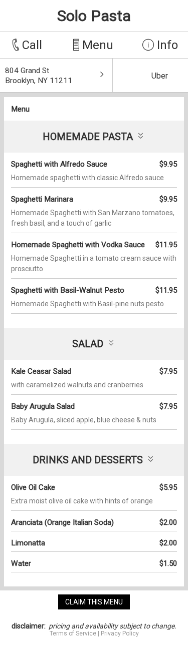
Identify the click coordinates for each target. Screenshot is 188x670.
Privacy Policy (120, 633)
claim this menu (94, 602)
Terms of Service (73, 633)
